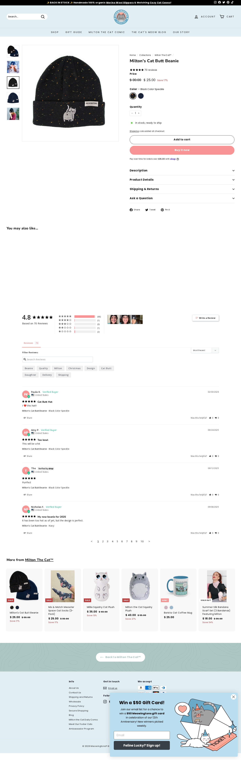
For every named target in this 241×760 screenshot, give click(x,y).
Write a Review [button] (207, 317)
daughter (30, 374)
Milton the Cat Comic (107, 32)
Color (147, 89)
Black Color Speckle (133, 96)
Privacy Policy (76, 706)
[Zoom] (70, 93)
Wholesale (75, 701)
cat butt (106, 368)
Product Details (142, 180)
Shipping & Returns (144, 189)
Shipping (134, 131)
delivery (47, 374)
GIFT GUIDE (73, 32)
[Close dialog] (233, 697)
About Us (74, 688)
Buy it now (182, 150)
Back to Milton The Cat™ (123, 657)
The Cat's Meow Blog (149, 32)
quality (43, 368)
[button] (211, 417)
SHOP (55, 32)
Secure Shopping (78, 710)
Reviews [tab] (28, 343)
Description (139, 170)
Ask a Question (141, 198)
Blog (71, 715)
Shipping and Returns (81, 697)
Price (133, 74)
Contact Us (75, 692)
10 (142, 541)
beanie (29, 368)
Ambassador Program (81, 728)
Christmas (74, 368)
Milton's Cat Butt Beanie (34, 410)
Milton (58, 368)
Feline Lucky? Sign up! (141, 745)
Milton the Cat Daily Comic (83, 719)
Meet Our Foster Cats (80, 724)
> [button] (149, 541)
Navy (141, 96)
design (91, 368)
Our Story (181, 32)
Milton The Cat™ (163, 55)
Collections (145, 55)
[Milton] (113, 319)
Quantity (136, 107)
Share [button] (29, 417)
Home (133, 55)
